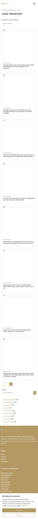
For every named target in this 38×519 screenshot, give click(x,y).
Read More (24, 506)
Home (3, 10)
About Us (3, 459)
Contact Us (4, 461)
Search (4, 390)
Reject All (19, 515)
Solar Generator (11, 10)
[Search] (34, 393)
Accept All (19, 510)
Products (3, 457)
